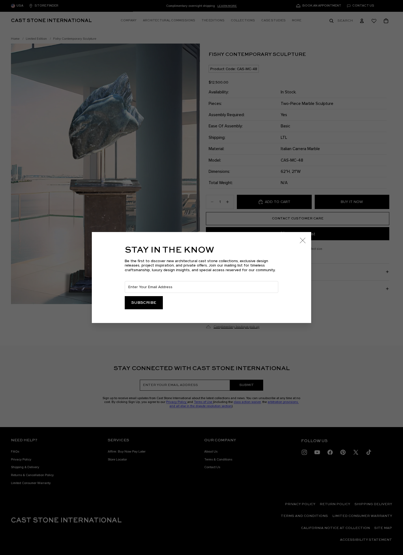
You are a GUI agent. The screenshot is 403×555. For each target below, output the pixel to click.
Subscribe (143, 303)
